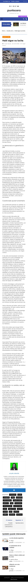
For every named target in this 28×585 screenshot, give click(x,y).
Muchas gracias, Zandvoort (16, 1)
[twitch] (16, 6)
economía (19, 497)
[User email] (14, 490)
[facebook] (10, 6)
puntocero (14, 10)
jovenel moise (17, 506)
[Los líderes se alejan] (15, 24)
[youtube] (18, 6)
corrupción (6, 497)
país (10, 511)
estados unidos (17, 500)
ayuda (19, 494)
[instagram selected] (12, 6)
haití (12, 503)
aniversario (13, 494)
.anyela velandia (7, 43)
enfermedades (7, 500)
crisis (12, 497)
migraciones (12, 508)
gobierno (5, 503)
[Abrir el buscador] (23, 19)
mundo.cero (6, 37)
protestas (12, 514)
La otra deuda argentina (16, 538)
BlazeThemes (14, 579)
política (5, 514)
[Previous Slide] (24, 1)
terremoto (19, 514)
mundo (5, 511)
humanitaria (18, 503)
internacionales (7, 506)
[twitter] (14, 6)
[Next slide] (26, 1)
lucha (4, 508)
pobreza (16, 511)
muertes (20, 508)
